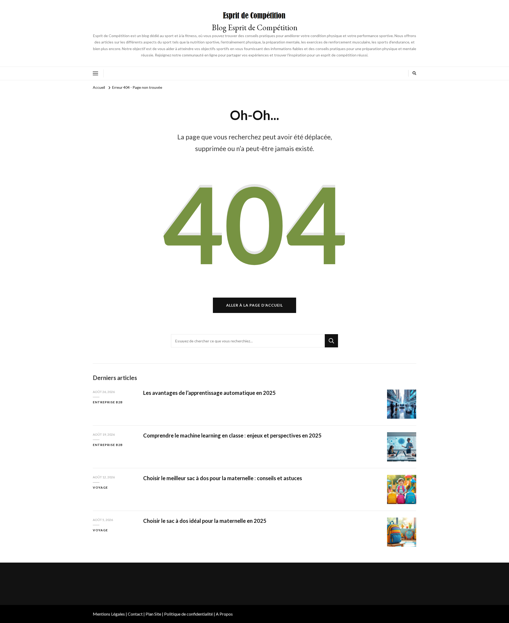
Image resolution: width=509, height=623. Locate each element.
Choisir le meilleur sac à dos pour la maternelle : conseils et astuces (222, 478)
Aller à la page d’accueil (254, 305)
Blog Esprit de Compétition (254, 27)
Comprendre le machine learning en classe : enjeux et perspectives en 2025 (232, 435)
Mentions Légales (109, 613)
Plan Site (153, 613)
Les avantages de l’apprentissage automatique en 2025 (209, 393)
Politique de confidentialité (188, 613)
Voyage (100, 487)
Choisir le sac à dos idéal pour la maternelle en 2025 (204, 521)
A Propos (224, 613)
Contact (135, 613)
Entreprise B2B (108, 402)
